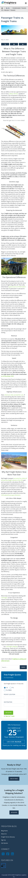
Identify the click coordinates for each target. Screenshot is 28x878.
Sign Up (8, 716)
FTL (13, 687)
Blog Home (4, 831)
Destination (8, 702)
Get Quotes (14, 812)
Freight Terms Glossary (8, 837)
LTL (7, 687)
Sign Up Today (14, 778)
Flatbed (9, 690)
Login (12, 716)
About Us (4, 834)
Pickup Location (9, 694)
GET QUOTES (9, 712)
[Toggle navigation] (26, 3)
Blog (8, 8)
